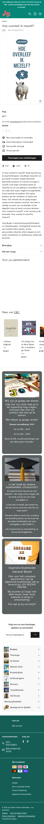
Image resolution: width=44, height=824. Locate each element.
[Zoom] (40, 101)
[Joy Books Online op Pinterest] (27, 741)
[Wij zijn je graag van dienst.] (22, 385)
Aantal (5, 125)
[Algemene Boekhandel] (22, 552)
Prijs (4, 112)
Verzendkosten (15, 122)
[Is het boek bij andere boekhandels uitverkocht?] (22, 469)
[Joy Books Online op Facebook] (23, 741)
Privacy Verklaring (19, 790)
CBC (4, 30)
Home (4, 21)
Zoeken (15, 783)
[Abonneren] (35, 635)
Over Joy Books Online (21, 787)
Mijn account (17, 726)
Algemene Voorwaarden (21, 794)
